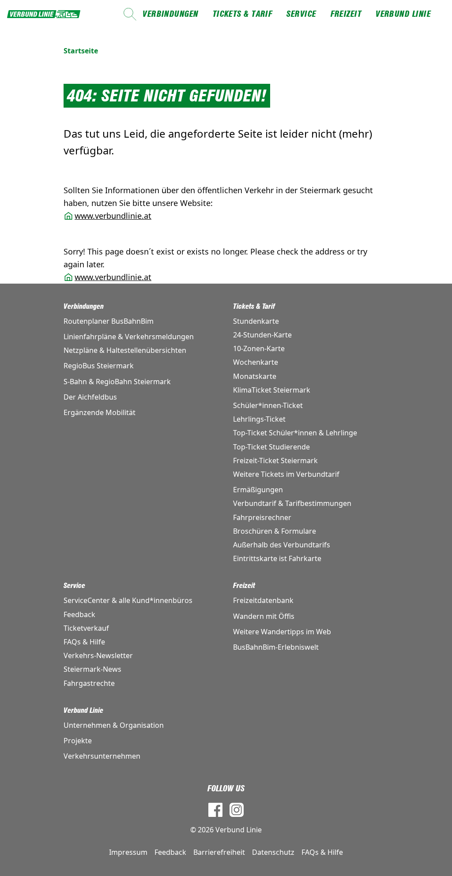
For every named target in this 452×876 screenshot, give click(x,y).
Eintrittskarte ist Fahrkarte (277, 558)
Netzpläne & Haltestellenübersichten (125, 350)
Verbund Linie (403, 14)
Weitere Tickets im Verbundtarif (286, 474)
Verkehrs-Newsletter (98, 655)
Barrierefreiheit (219, 852)
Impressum (128, 852)
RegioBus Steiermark (99, 366)
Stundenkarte (256, 321)
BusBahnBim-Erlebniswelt (276, 647)
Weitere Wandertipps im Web (282, 631)
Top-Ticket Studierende (271, 447)
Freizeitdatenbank (263, 600)
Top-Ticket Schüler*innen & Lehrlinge (295, 433)
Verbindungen (170, 14)
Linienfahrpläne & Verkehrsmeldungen (129, 336)
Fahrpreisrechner (262, 517)
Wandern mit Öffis (263, 616)
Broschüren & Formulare (274, 531)
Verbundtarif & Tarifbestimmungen (292, 503)
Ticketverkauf (86, 628)
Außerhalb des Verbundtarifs (281, 545)
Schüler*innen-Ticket (268, 405)
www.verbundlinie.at (113, 215)
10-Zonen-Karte (259, 348)
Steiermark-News (92, 669)
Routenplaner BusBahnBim (109, 321)
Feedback (79, 614)
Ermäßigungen (258, 489)
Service (301, 14)
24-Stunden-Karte (262, 335)
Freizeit (346, 14)
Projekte (78, 740)
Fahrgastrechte (89, 683)
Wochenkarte (255, 362)
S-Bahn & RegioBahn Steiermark (117, 381)
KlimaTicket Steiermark (271, 390)
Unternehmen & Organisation (114, 725)
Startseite (81, 51)
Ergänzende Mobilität (100, 412)
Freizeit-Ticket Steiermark (275, 460)
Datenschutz (273, 852)
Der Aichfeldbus (90, 397)
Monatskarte (254, 376)
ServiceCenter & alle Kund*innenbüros (128, 600)
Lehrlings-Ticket (259, 419)
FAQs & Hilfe (84, 642)
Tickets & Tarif (243, 14)
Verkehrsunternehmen (102, 756)
